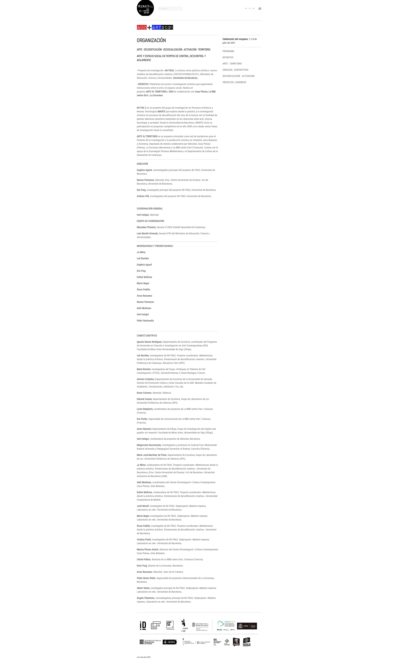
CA (250, 8)
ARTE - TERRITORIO (232, 63)
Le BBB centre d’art (182, 147)
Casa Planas (204, 143)
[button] (259, 8)
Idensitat (192, 143)
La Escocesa (152, 147)
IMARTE (161, 111)
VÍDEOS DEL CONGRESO (234, 82)
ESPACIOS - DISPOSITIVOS (235, 69)
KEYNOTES (228, 57)
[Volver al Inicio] (145, 8)
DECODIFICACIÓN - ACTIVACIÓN (239, 76)
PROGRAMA (228, 51)
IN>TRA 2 (141, 107)
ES (246, 8)
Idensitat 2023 (145, 657)
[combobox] (170, 9)
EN (253, 8)
